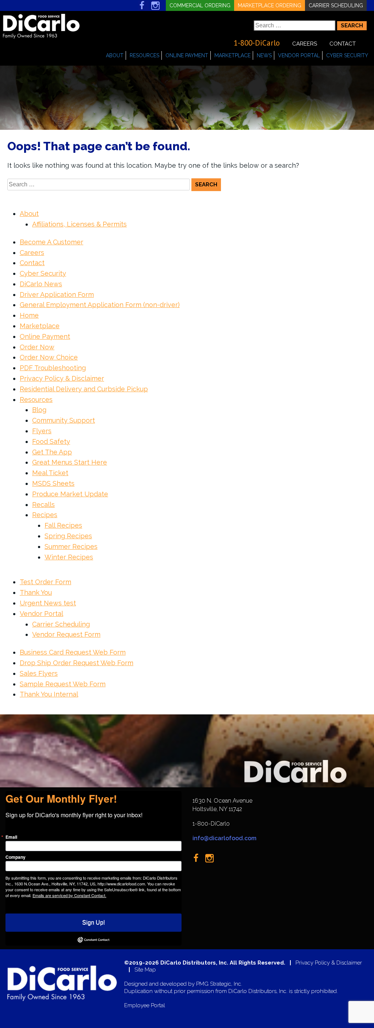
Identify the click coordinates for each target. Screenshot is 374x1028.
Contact (342, 43)
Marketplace (232, 55)
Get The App (52, 452)
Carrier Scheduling (336, 5)
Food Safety (51, 441)
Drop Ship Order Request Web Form (76, 663)
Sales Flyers (39, 673)
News (264, 55)
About (114, 55)
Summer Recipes (71, 546)
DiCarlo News (41, 284)
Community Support (63, 420)
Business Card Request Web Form (73, 652)
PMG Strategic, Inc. (219, 984)
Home (29, 315)
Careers (304, 43)
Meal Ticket (50, 473)
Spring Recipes (68, 536)
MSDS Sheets (53, 483)
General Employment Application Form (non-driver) (100, 305)
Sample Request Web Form (63, 684)
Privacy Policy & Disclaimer (62, 378)
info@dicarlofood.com (224, 838)
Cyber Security (347, 55)
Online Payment (186, 55)
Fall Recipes (63, 525)
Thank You (36, 592)
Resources (144, 55)
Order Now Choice (49, 357)
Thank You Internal (49, 694)
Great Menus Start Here (69, 462)
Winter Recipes (69, 557)
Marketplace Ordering (269, 5)
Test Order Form (45, 582)
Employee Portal (144, 1005)
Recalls (43, 504)
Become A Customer (51, 242)
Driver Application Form (57, 294)
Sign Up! (93, 922)
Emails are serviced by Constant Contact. (69, 895)
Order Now (37, 347)
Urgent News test (48, 603)
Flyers (41, 431)
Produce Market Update (70, 494)
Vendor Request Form (66, 634)
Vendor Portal (299, 55)
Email (11, 837)
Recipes (44, 515)
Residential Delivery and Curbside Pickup (84, 389)
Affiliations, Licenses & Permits (79, 224)
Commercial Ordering (199, 5)
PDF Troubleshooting (53, 368)
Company (15, 857)
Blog (39, 410)
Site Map (145, 970)
